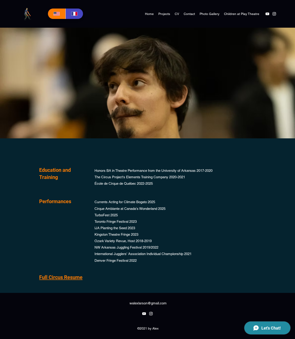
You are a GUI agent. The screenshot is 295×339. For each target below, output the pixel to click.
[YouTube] (267, 14)
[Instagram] (274, 14)
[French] (74, 14)
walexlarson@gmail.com (148, 303)
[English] (56, 14)
